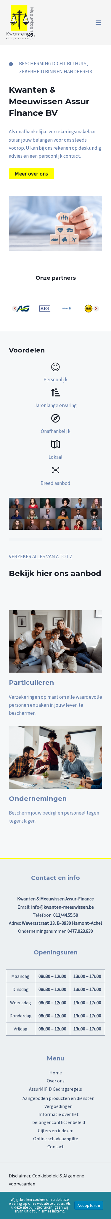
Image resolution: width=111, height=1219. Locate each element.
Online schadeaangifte (55, 1138)
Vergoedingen (58, 1106)
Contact (55, 1147)
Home (55, 1073)
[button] (31, 173)
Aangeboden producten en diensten (58, 1098)
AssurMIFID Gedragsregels (55, 1089)
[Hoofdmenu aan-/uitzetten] (98, 22)
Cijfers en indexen (55, 1130)
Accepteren (89, 1205)
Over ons (56, 1081)
